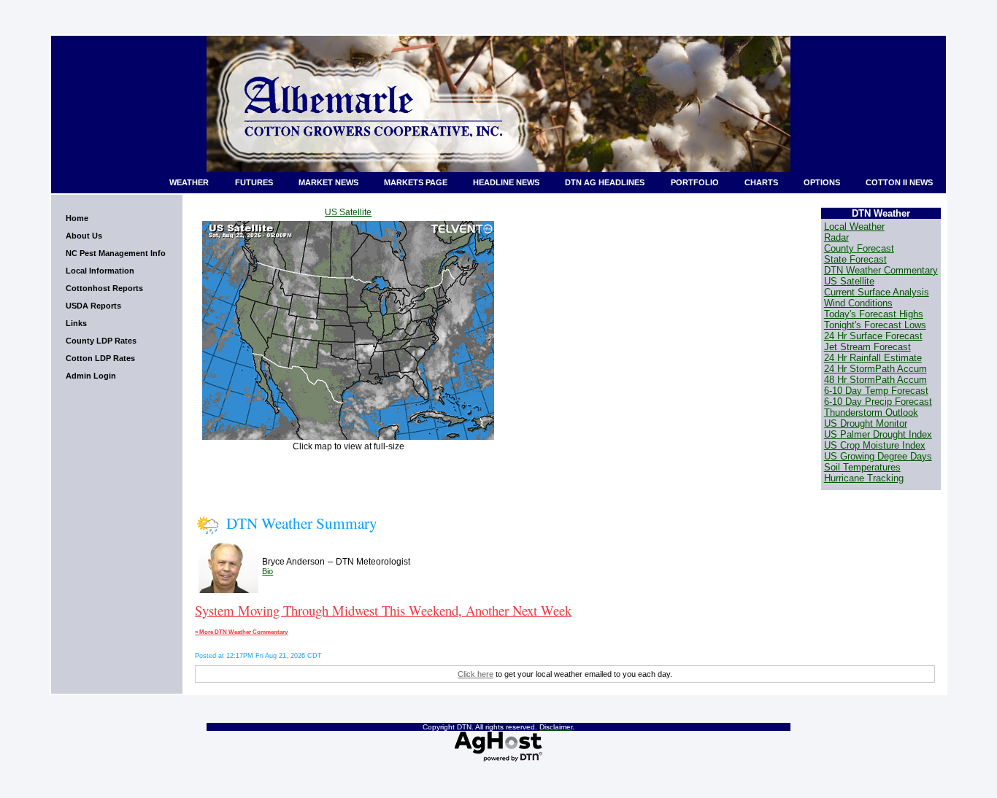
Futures (254, 182)
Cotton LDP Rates (100, 358)
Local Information (100, 270)
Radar (836, 237)
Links (76, 323)
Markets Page (415, 182)
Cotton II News (899, 182)
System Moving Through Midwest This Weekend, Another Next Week (383, 610)
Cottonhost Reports (104, 288)
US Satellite (348, 212)
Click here (475, 674)
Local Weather (854, 226)
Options (822, 182)
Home (77, 218)
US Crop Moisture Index (874, 445)
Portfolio (695, 182)
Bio (267, 571)
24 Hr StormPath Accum (875, 368)
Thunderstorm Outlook (871, 412)
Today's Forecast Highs (873, 314)
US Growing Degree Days (878, 456)
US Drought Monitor (865, 423)
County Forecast (859, 248)
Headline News (506, 182)
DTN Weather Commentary (881, 270)
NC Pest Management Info (116, 253)
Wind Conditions (858, 303)
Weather (189, 182)
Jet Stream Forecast (867, 346)
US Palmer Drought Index (878, 434)
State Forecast (855, 259)
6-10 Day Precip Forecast (878, 401)
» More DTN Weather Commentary (241, 631)
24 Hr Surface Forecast (873, 335)
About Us (84, 235)
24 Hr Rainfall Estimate (873, 357)
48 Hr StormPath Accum (875, 379)
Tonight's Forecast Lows (875, 324)
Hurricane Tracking (864, 478)
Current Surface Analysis (876, 292)
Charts (761, 182)
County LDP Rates (101, 340)
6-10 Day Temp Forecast (876, 390)
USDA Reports (93, 305)
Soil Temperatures (862, 467)
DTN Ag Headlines (604, 182)
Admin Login (91, 375)
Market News (328, 182)
